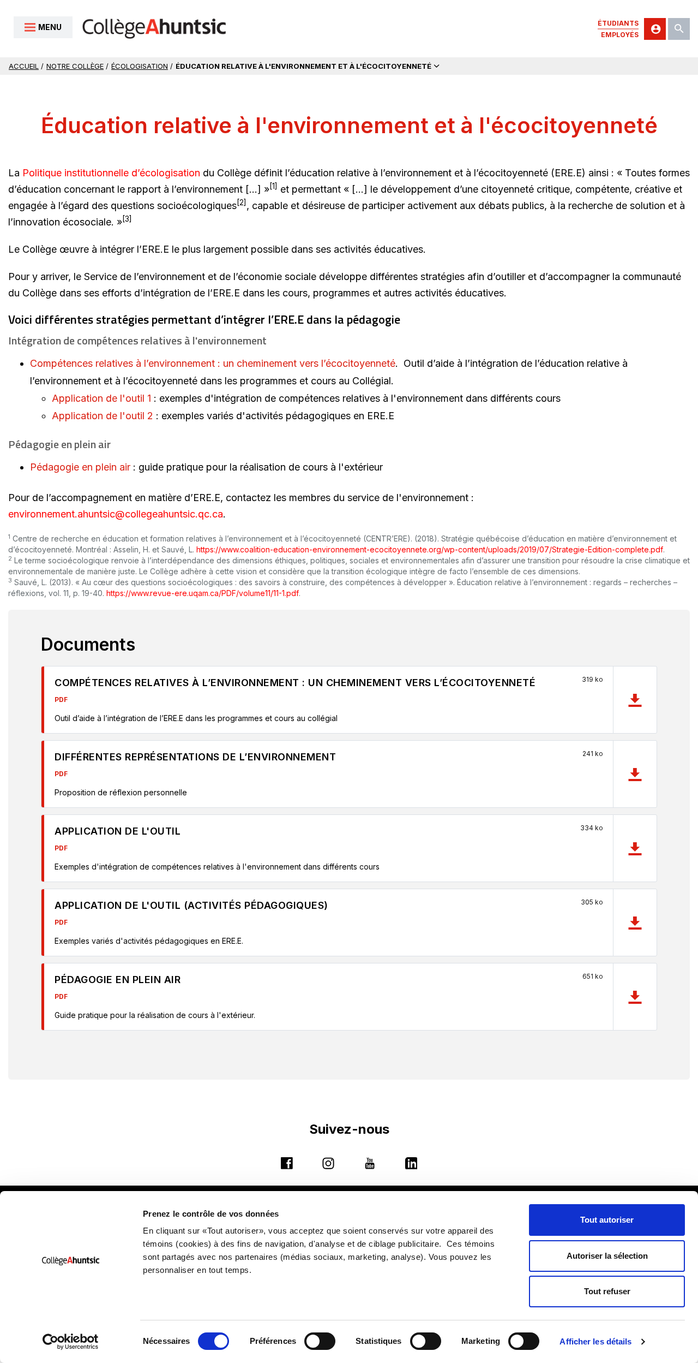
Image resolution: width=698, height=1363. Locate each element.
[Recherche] (679, 29)
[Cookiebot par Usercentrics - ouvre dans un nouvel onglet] (70, 1342)
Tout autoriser (607, 1219)
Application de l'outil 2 (102, 415)
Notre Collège (75, 66)
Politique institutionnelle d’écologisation (111, 172)
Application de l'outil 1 (101, 398)
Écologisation (139, 66)
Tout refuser (607, 1291)
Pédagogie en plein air (80, 467)
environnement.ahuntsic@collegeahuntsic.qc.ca (115, 514)
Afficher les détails (595, 1341)
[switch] (319, 1341)
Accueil (24, 66)
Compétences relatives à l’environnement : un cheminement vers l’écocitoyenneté (212, 363)
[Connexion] (655, 29)
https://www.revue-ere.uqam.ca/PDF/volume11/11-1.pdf (202, 593)
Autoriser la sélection (607, 1255)
